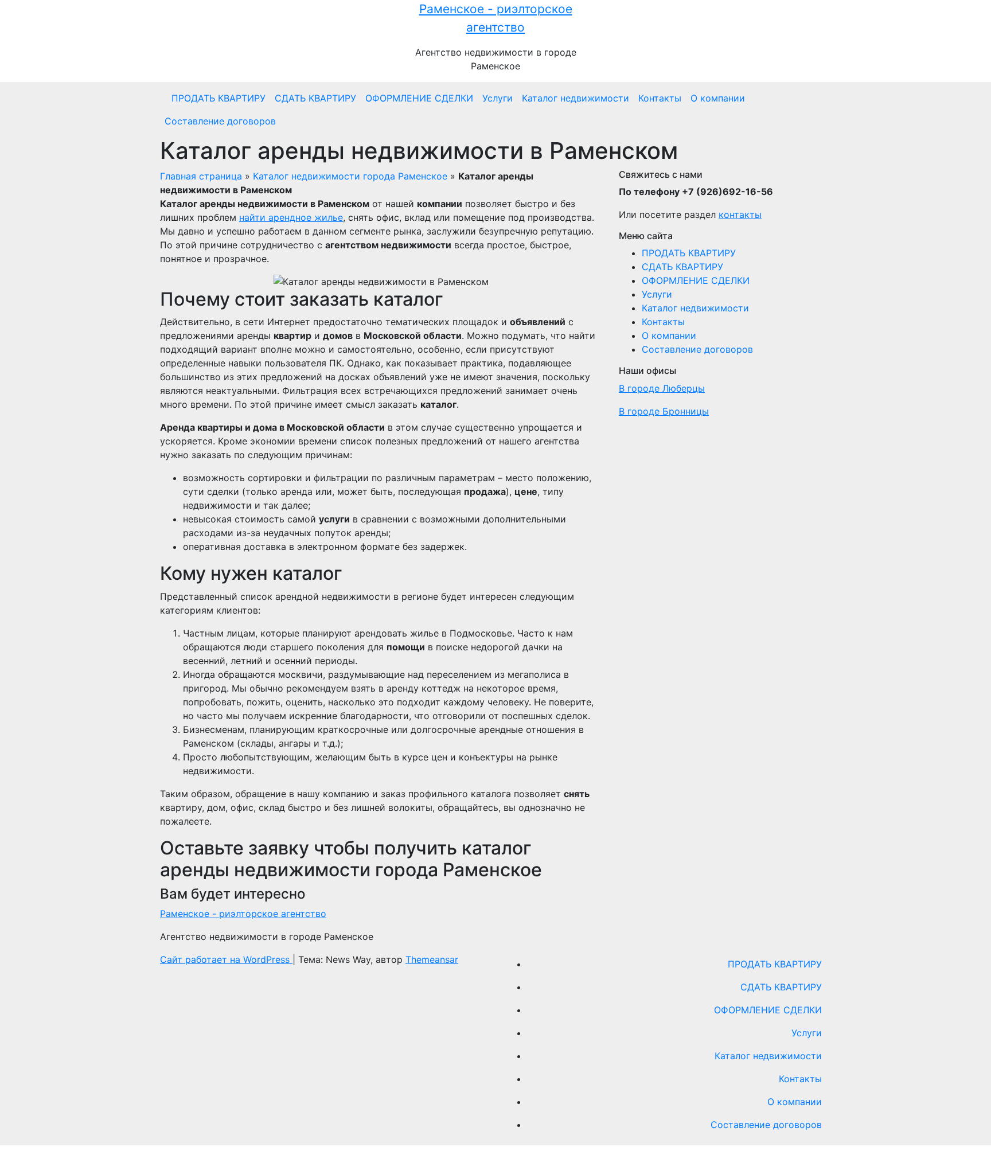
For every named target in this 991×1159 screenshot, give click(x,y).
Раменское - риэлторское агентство (243, 913)
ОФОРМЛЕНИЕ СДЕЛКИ (419, 98)
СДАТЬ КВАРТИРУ (315, 98)
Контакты (659, 98)
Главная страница (201, 176)
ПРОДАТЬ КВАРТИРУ (218, 98)
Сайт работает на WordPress (226, 959)
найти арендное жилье (291, 217)
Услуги (497, 98)
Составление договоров (220, 121)
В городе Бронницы (664, 411)
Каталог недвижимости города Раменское (350, 176)
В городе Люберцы (662, 388)
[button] (827, 109)
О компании (717, 98)
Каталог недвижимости (575, 98)
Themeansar (431, 959)
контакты (740, 214)
